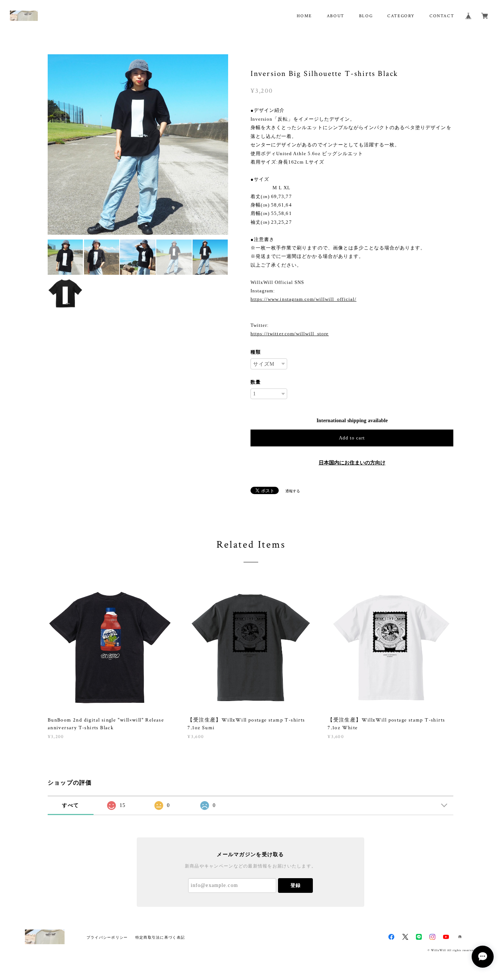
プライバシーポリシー (107, 937)
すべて (70, 805)
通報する (292, 491)
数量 (256, 382)
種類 (256, 352)
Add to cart (352, 438)
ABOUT (335, 16)
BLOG (366, 16)
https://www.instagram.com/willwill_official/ (303, 299)
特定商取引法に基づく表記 (160, 937)
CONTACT (441, 16)
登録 (295, 885)
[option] (138, 144)
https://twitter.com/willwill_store (290, 333)
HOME (304, 16)
